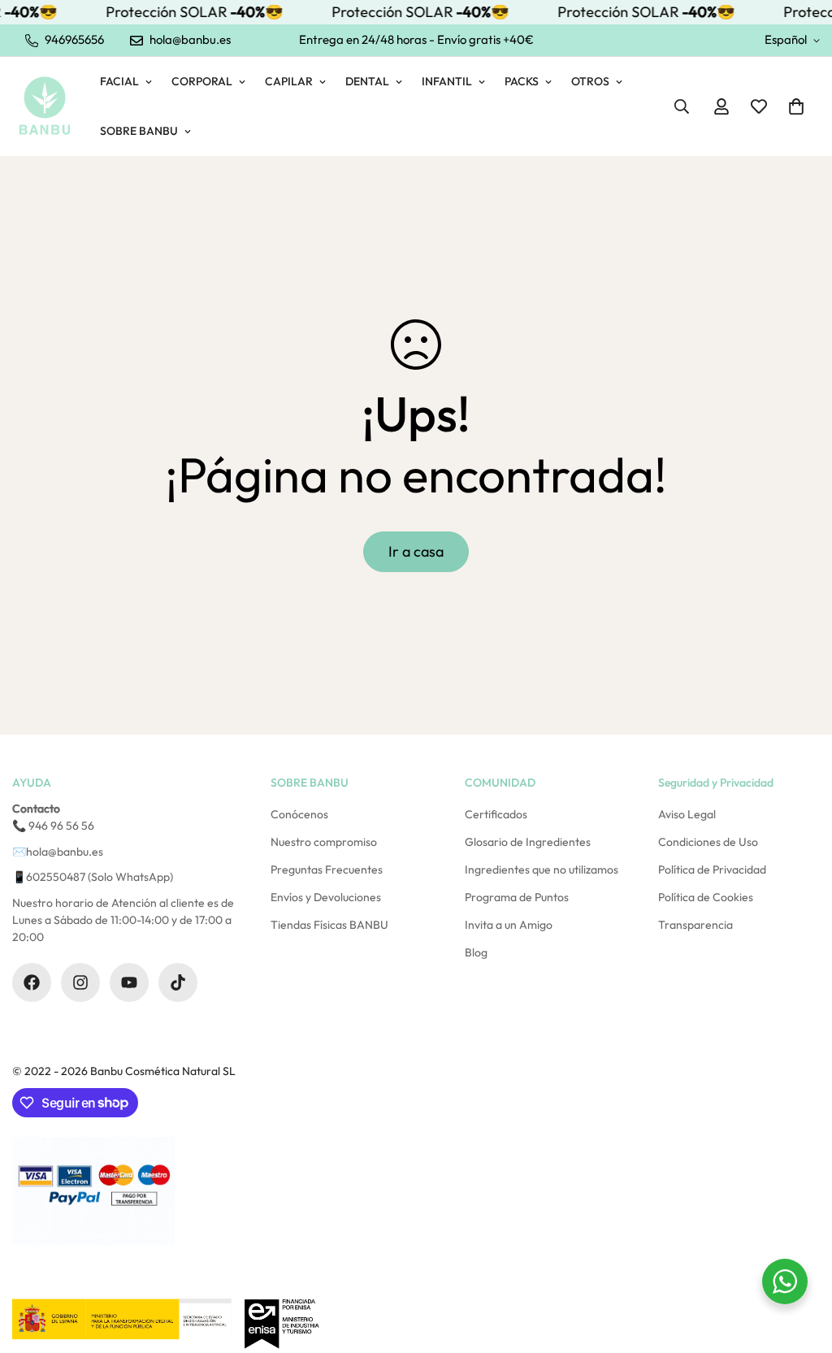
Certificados (496, 814)
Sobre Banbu (139, 131)
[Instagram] (80, 982)
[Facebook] (31, 982)
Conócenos (299, 814)
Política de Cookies (705, 897)
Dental (367, 81)
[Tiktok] (177, 982)
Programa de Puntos (517, 897)
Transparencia (695, 924)
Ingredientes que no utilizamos (541, 869)
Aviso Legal (687, 814)
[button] (796, 106)
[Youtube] (129, 982)
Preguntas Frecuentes (327, 869)
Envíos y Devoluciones (326, 897)
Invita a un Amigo (508, 924)
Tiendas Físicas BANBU (329, 924)
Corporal (201, 81)
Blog (476, 952)
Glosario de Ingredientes (528, 842)
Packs (522, 81)
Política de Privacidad (712, 869)
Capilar (289, 81)
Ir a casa (416, 551)
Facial (119, 81)
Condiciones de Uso (708, 842)
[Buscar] (682, 106)
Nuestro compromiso (324, 842)
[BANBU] (44, 106)
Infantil (447, 81)
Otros (590, 81)
